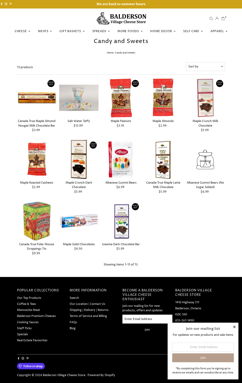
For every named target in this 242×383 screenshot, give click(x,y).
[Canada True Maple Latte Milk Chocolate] (163, 159)
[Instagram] (6, 4)
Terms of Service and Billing (88, 316)
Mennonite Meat (28, 310)
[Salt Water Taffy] (79, 98)
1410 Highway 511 (187, 302)
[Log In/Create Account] (217, 18)
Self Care (191, 31)
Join (147, 330)
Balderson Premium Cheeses (36, 316)
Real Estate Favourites (32, 340)
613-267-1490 (184, 320)
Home (110, 52)
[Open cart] (223, 18)
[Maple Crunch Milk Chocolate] (205, 98)
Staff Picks (24, 328)
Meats (43, 31)
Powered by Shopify (101, 375)
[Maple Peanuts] (121, 98)
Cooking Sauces (28, 322)
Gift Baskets (71, 31)
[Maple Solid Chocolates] (79, 221)
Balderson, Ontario (188, 308)
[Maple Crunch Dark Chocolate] (79, 159)
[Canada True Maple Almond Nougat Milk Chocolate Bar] (36, 98)
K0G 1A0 (181, 314)
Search (74, 298)
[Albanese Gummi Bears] (121, 159)
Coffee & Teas (26, 304)
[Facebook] (1, 4)
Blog (73, 328)
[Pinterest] (11, 4)
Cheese (21, 31)
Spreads (99, 31)
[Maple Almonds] (163, 98)
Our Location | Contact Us (87, 304)
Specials (22, 334)
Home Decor (161, 31)
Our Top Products (29, 298)
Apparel (217, 31)
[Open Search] (211, 18)
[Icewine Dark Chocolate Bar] (121, 221)
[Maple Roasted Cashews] (36, 159)
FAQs (73, 322)
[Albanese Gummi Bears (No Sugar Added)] (205, 159)
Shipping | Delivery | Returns (89, 310)
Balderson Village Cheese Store (64, 375)
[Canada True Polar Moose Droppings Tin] (36, 221)
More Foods (128, 31)
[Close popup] (234, 327)
